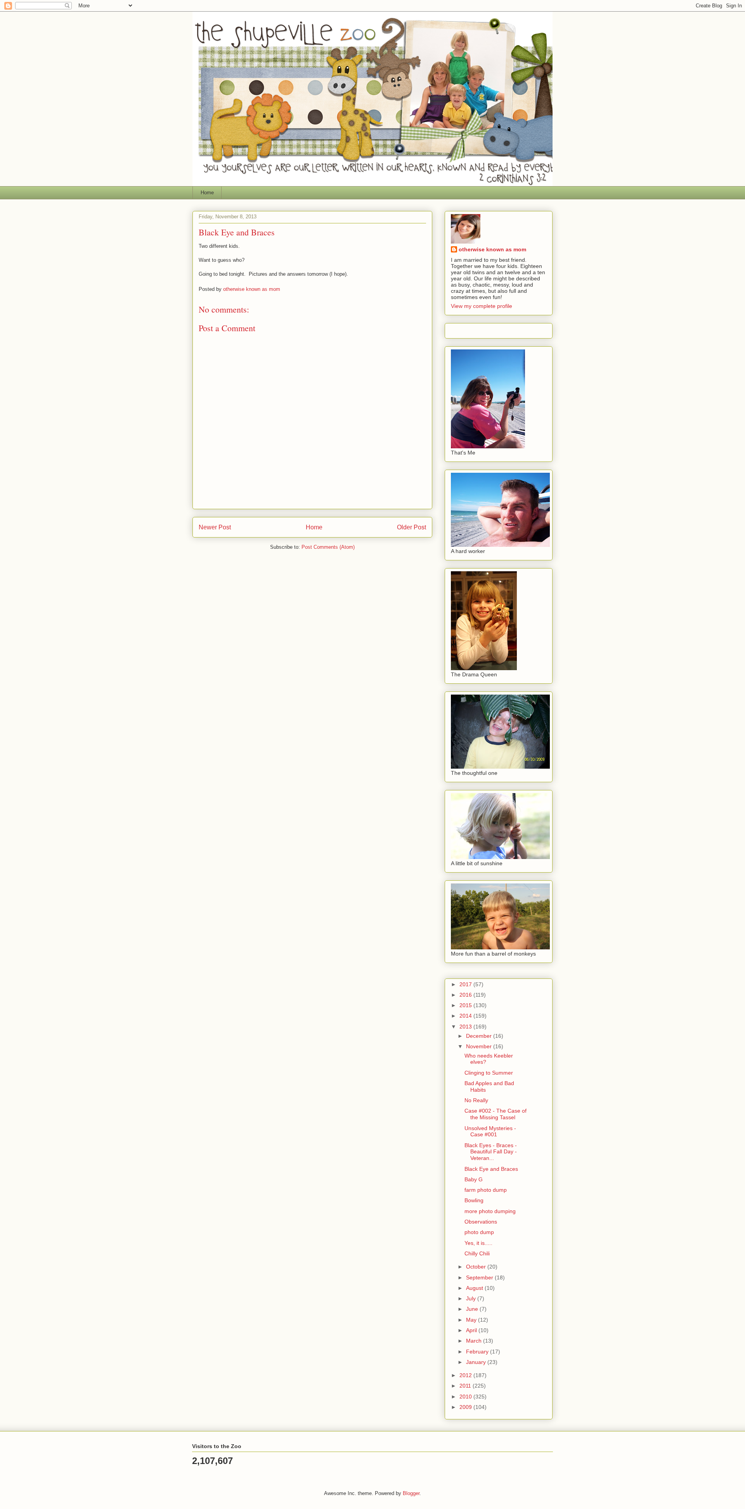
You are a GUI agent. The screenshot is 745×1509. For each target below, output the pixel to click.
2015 (466, 1005)
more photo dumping (490, 1211)
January (476, 1362)
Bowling (473, 1200)
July (471, 1298)
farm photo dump (485, 1190)
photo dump (479, 1232)
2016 (466, 995)
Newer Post (215, 527)
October (476, 1267)
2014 (466, 1016)
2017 (466, 984)
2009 (466, 1407)
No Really (476, 1100)
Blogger (411, 1493)
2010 (466, 1396)
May (472, 1320)
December (479, 1036)
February (478, 1351)
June (473, 1309)
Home (207, 192)
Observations (480, 1222)
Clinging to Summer (488, 1073)
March (474, 1341)
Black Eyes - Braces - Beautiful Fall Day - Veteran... (490, 1152)
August (475, 1288)
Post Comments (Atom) (328, 547)
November (479, 1046)
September (480, 1277)
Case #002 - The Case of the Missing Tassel (495, 1114)
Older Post (411, 527)
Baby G (473, 1179)
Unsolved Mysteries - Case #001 (490, 1131)
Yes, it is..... (478, 1243)
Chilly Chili (477, 1253)
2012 (466, 1375)
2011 (466, 1386)
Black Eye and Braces (491, 1169)
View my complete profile (481, 306)
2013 (466, 1026)
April (472, 1330)
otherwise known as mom (492, 249)
